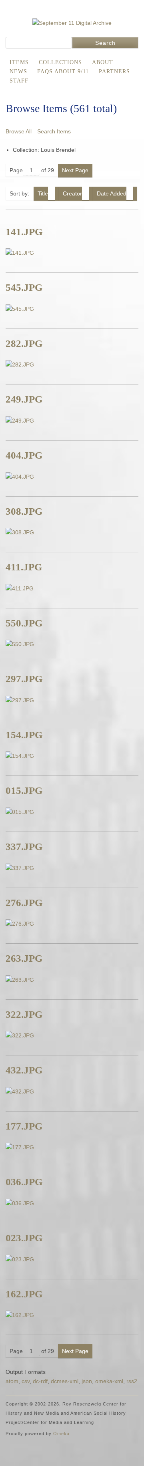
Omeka (61, 1433)
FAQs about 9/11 (63, 71)
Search (105, 43)
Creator (72, 193)
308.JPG (24, 511)
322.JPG (24, 1014)
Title (43, 193)
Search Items (54, 131)
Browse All (19, 131)
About (102, 62)
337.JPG (24, 846)
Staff (19, 81)
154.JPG (24, 734)
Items (19, 62)
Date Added (111, 193)
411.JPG (24, 567)
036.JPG (24, 1181)
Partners (114, 71)
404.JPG (24, 455)
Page (16, 170)
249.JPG (24, 399)
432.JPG (24, 1070)
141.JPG (24, 231)
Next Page (75, 170)
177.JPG (24, 1126)
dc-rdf (40, 1381)
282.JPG (24, 343)
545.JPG (24, 287)
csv (26, 1381)
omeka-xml (109, 1381)
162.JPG (24, 1294)
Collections (60, 62)
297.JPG (24, 678)
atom (12, 1381)
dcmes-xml (64, 1381)
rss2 (131, 1381)
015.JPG (24, 790)
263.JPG (24, 958)
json (87, 1381)
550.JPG (24, 623)
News (18, 71)
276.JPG (24, 902)
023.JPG (24, 1237)
